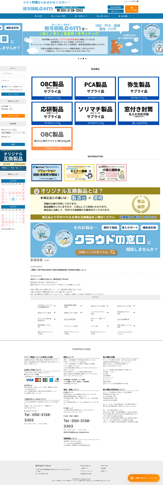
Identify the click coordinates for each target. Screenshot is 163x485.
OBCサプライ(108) (98, 306)
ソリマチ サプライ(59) (98, 313)
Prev (26, 40)
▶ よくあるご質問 (58, 16)
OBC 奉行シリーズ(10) (124, 326)
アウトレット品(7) (71, 326)
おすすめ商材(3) (123, 319)
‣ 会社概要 (103, 468)
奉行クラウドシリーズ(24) (45, 333)
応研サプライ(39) (71, 313)
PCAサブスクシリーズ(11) (98, 333)
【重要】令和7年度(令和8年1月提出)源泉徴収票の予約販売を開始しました (58, 270)
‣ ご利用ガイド (84, 468)
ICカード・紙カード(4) (98, 319)
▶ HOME (38, 16)
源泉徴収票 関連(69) (70, 306)
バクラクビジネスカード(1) (124, 333)
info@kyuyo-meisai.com (78, 432)
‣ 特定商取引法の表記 (86, 473)
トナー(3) (94, 326)
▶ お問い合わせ (103, 16)
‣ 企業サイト (103, 471)
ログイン (116, 11)
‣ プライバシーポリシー (86, 471)
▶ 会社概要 (123, 16)
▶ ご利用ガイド (81, 16)
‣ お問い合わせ (104, 465)
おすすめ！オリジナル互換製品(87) (45, 306)
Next (136, 40)
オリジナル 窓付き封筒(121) (45, 319)
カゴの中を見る (13, 116)
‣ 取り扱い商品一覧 (85, 465)
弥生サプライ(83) (44, 313)
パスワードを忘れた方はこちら (12, 90)
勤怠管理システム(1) (44, 326)
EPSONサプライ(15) (123, 313)
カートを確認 (132, 10)
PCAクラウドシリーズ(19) (71, 333)
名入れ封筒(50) (70, 319)
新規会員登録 (116, 7)
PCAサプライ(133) (124, 306)
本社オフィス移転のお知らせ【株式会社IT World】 (49, 279)
